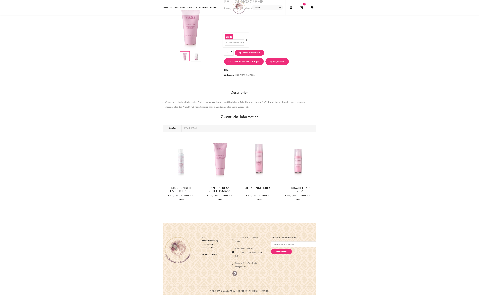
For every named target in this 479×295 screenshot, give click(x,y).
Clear (236, 40)
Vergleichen (278, 61)
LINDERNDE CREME (259, 188)
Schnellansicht (188, 166)
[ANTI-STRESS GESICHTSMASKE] (220, 160)
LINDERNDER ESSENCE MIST (181, 189)
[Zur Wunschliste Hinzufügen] (179, 166)
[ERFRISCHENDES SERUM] (298, 160)
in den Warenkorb (251, 52)
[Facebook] (234, 273)
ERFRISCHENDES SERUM (298, 189)
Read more (174, 166)
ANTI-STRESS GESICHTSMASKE (220, 189)
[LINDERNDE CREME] (259, 160)
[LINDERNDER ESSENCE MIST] (181, 160)
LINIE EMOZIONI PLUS (245, 75)
